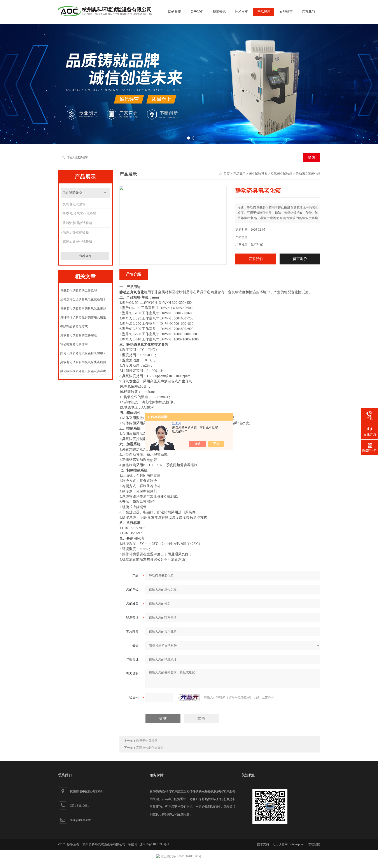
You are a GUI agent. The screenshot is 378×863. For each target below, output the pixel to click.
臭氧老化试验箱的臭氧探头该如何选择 (85, 362)
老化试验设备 (72, 192)
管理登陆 (314, 844)
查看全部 (85, 256)
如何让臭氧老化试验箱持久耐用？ (83, 353)
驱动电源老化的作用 (74, 344)
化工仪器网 (280, 844)
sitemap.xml (297, 844)
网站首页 (174, 12)
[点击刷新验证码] (189, 697)
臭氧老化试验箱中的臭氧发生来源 (83, 308)
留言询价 (300, 259)
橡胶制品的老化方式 (74, 326)
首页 (227, 173)
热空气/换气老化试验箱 (79, 213)
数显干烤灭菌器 (147, 740)
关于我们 (196, 12)
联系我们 (308, 12)
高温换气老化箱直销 (150, 747)
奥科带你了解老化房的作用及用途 (83, 317)
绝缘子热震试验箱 (76, 232)
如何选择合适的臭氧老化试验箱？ (83, 299)
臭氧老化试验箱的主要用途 (78, 335)
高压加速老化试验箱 (77, 241)
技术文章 (241, 12)
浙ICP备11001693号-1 (154, 844)
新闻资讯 (219, 12)
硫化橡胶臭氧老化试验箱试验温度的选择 (85, 371)
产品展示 (263, 12)
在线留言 (286, 12)
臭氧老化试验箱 (74, 204)
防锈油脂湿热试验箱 (77, 223)
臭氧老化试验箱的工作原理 (78, 290)
